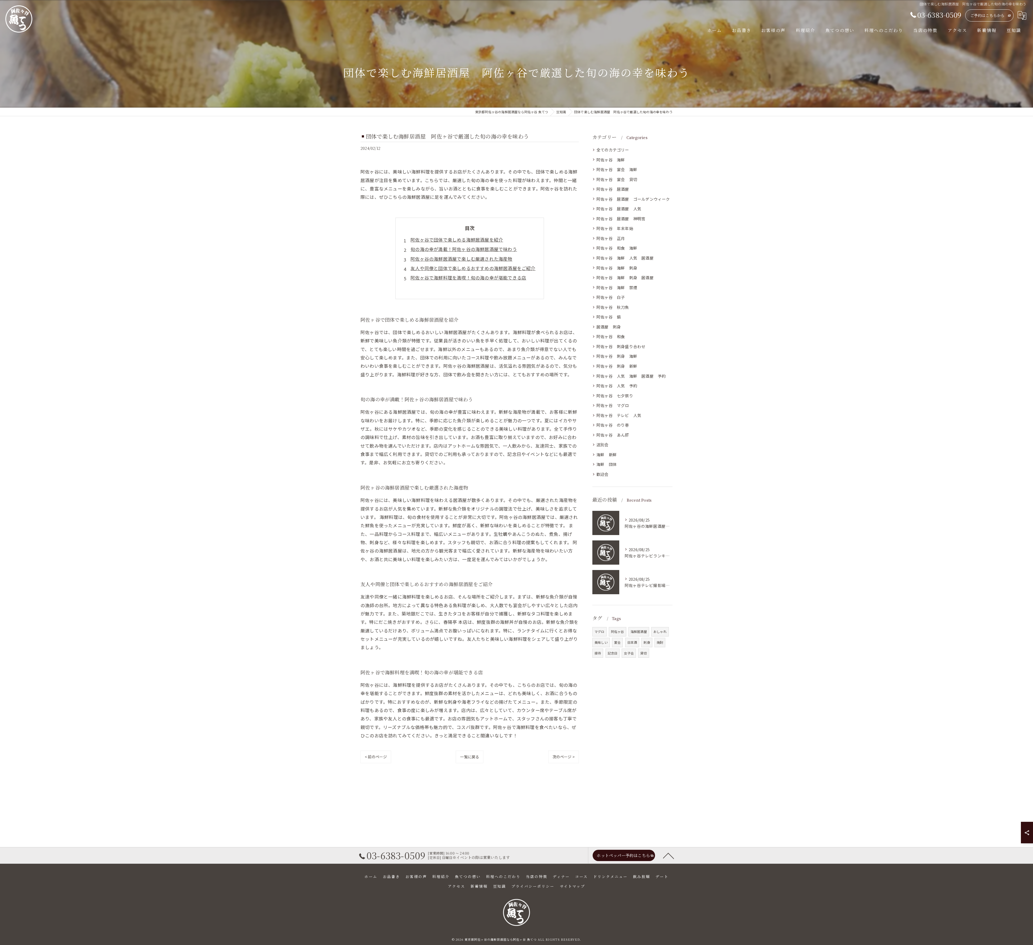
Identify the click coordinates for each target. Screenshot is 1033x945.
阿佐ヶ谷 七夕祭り (614, 395)
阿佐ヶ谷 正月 (610, 238)
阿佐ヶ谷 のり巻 (612, 425)
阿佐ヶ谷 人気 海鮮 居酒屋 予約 (631, 376)
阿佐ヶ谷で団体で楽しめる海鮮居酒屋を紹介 (457, 239)
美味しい (601, 642)
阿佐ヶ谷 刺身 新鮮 (616, 366)
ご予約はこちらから (987, 15)
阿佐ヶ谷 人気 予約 (616, 385)
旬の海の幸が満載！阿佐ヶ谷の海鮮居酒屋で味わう (464, 249)
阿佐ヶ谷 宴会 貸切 (616, 179)
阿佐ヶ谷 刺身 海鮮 (616, 356)
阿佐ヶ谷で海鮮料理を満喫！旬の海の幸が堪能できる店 (468, 277)
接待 (598, 653)
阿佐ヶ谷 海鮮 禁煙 (616, 287)
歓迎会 (602, 474)
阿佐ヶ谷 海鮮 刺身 (616, 268)
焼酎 (660, 642)
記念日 (613, 653)
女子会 (629, 653)
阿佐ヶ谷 (617, 631)
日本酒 (632, 642)
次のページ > (564, 756)
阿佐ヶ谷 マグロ (612, 405)
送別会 (602, 444)
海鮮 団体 (606, 464)
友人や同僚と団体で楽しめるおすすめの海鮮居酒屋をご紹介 (473, 268)
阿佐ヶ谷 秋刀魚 (612, 307)
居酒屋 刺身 (608, 327)
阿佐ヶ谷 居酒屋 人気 (618, 208)
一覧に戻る (469, 756)
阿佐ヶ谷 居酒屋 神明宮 (620, 218)
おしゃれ (660, 631)
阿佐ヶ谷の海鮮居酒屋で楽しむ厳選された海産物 (461, 259)
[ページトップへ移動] (668, 855)
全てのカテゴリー (612, 150)
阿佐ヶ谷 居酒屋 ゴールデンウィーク (633, 199)
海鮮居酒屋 (639, 631)
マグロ (599, 631)
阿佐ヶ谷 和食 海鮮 (616, 248)
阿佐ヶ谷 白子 (610, 297)
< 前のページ (376, 756)
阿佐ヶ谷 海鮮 (610, 159)
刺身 (646, 642)
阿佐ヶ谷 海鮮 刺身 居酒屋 (625, 277)
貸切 (643, 653)
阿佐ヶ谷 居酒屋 (612, 189)
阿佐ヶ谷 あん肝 (612, 435)
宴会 (617, 642)
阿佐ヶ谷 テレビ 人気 (618, 415)
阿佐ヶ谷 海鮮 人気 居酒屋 (625, 258)
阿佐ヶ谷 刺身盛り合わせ (620, 346)
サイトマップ (572, 886)
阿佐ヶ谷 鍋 (608, 317)
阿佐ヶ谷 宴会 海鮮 (616, 169)
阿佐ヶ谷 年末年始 (614, 228)
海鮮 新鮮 (606, 454)
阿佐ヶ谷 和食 (612, 336)
